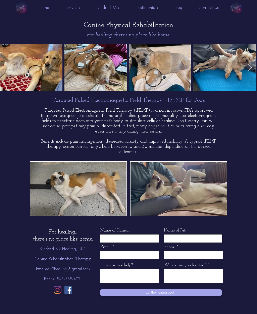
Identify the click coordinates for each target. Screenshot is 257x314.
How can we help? (117, 265)
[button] (72, 8)
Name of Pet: (175, 230)
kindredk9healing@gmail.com (63, 269)
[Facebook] (68, 290)
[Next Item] (250, 68)
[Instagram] (57, 290)
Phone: (169, 247)
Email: (106, 247)
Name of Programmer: (115, 230)
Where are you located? (185, 265)
